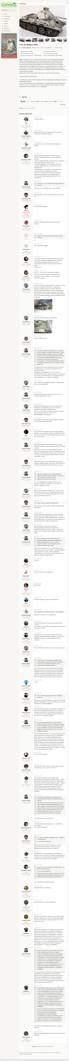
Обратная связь (28, 1054)
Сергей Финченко (26, 685)
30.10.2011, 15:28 (38, 283)
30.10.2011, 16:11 (38, 429)
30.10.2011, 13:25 (38, 153)
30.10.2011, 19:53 (38, 621)
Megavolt (26, 589)
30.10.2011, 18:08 (38, 583)
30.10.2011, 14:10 (38, 204)
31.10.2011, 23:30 (38, 885)
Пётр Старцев (26, 249)
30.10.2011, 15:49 (38, 348)
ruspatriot (26, 276)
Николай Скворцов (26, 147)
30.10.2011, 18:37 (38, 597)
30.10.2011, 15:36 (38, 336)
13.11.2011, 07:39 (38, 1031)
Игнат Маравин (26, 342)
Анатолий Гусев (26, 758)
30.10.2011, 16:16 (38, 459)
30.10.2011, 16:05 (38, 392)
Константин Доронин (26, 159)
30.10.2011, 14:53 (38, 256)
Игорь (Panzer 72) (26, 198)
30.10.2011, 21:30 (38, 679)
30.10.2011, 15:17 (38, 270)
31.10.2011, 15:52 (38, 851)
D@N (26, 906)
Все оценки (62, 104)
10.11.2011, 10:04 (38, 947)
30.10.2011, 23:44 (38, 794)
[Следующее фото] (64, 21)
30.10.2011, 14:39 (38, 233)
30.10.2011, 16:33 (38, 500)
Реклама (21, 1054)
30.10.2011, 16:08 (38, 417)
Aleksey (26, 262)
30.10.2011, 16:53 (38, 536)
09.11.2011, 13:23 (38, 927)
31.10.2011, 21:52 (38, 864)
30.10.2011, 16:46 (38, 524)
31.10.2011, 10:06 (38, 834)
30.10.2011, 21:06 (38, 645)
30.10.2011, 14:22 (38, 220)
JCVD (26, 123)
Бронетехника (22, 3)
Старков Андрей (26, 920)
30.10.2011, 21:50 (38, 693)
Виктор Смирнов (27, 47)
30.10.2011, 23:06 (38, 764)
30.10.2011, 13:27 (38, 180)
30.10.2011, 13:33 (38, 192)
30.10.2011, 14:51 (38, 243)
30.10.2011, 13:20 (38, 117)
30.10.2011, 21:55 (38, 706)
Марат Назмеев (26, 1037)
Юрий (26, 603)
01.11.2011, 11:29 (38, 900)
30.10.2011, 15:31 (38, 315)
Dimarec (26, 564)
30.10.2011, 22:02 (38, 719)
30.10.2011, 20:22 (38, 632)
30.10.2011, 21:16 (38, 657)
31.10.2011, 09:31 (38, 821)
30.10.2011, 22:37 (38, 752)
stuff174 (26, 210)
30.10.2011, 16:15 (38, 442)
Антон (26, 435)
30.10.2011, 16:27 (38, 488)
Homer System (26, 226)
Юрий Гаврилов (26, 638)
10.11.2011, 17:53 (38, 985)
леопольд (26, 626)
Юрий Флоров (26, 289)
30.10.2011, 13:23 (38, 130)
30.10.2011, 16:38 (38, 512)
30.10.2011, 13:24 (38, 142)
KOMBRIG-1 (26, 933)
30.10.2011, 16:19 (38, 471)
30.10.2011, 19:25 (38, 609)
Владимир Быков (26, 769)
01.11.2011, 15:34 (38, 914)
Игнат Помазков (48, 47)
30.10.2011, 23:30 (38, 775)
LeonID (26, 781)
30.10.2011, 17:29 (38, 570)
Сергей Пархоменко (26, 136)
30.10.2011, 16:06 (38, 404)
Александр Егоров (26, 891)
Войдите (21, 108)
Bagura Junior (26, 575)
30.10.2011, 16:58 (38, 558)
